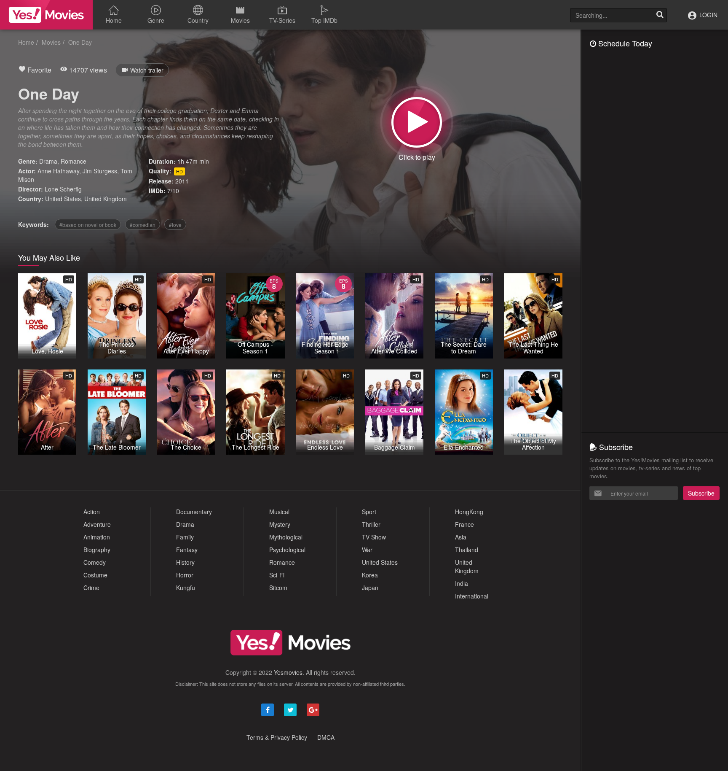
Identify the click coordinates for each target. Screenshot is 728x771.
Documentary (194, 511)
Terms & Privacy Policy (276, 737)
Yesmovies (288, 672)
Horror (184, 575)
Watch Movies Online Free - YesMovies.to (46, 15)
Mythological (285, 537)
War (367, 549)
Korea (370, 575)
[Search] (660, 15)
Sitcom (278, 587)
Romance (73, 161)
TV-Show (374, 537)
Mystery (279, 524)
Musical (279, 511)
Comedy (94, 562)
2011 (182, 181)
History (185, 562)
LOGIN (707, 15)
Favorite (38, 70)
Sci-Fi (276, 575)
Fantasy (187, 549)
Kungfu (185, 587)
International (471, 596)
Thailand (466, 549)
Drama (48, 161)
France (464, 524)
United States (63, 198)
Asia (460, 537)
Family (185, 537)
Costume (95, 575)
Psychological (287, 549)
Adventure (97, 524)
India (461, 583)
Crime (91, 587)
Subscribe (701, 493)
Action (91, 511)
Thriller (371, 524)
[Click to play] (416, 122)
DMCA (326, 737)
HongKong (469, 511)
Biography (96, 549)
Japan (370, 587)
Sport (369, 511)
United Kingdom (105, 198)
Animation (96, 537)
